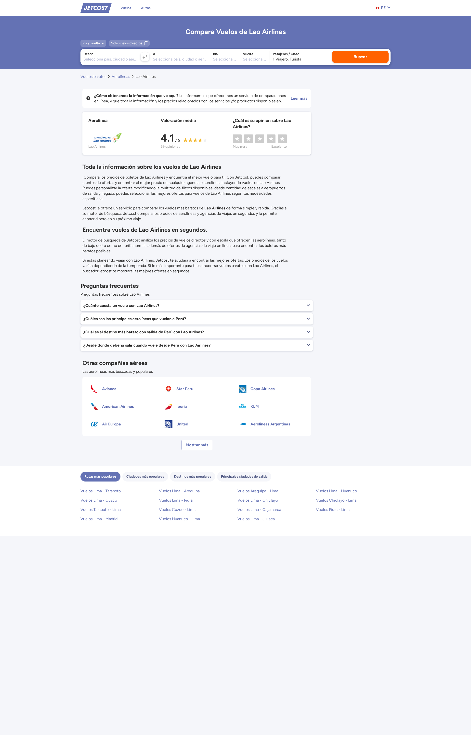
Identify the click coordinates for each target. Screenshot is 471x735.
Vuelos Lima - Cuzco (98, 500)
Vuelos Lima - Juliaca (256, 519)
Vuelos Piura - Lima (333, 509)
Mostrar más (197, 445)
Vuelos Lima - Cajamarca (259, 509)
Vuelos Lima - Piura (176, 500)
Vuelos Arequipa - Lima (257, 491)
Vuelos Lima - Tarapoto (100, 491)
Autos (146, 8)
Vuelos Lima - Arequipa (179, 491)
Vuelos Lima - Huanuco (336, 491)
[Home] (96, 7)
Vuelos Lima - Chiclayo (257, 500)
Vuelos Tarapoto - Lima (100, 509)
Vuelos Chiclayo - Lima (336, 500)
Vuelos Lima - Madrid (99, 519)
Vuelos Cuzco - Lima (177, 509)
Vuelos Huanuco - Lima (179, 519)
